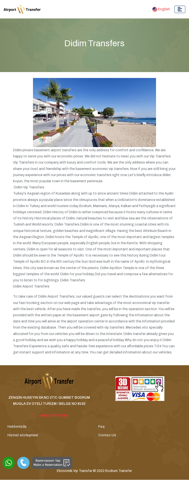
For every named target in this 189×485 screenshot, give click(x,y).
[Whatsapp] (8, 463)
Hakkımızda (17, 426)
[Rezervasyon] (52, 463)
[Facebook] (75, 460)
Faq (101, 426)
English (163, 9)
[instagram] (92, 460)
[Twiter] (109, 460)
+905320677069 (53, 415)
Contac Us (107, 435)
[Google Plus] (126, 460)
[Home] (49, 383)
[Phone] (23, 463)
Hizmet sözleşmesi (22, 435)
